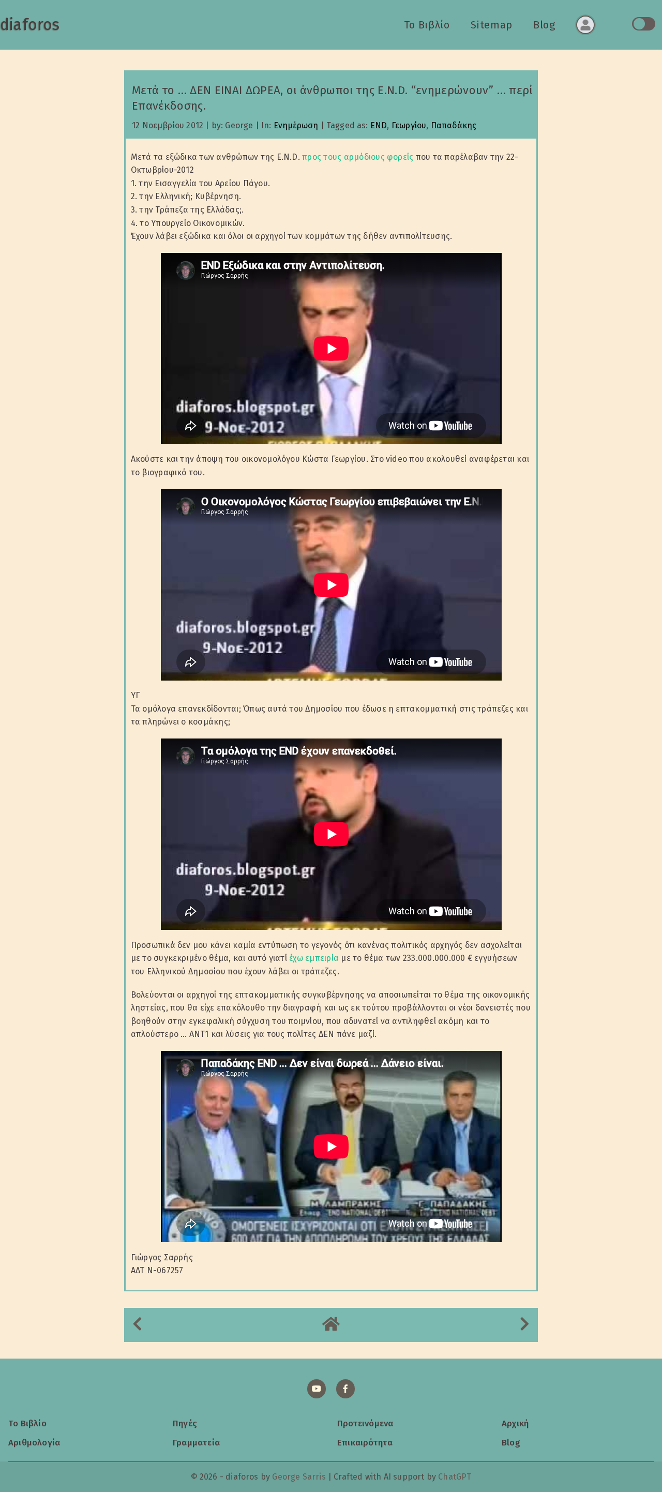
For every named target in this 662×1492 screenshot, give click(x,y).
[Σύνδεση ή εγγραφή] (585, 25)
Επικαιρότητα (365, 1442)
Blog (544, 25)
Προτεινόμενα (365, 1423)
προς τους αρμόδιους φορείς (357, 157)
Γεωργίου (409, 125)
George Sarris (298, 1477)
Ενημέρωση (296, 125)
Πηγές (185, 1423)
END (378, 125)
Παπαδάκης (454, 125)
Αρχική (515, 1423)
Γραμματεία (196, 1442)
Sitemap (492, 25)
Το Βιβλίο (427, 25)
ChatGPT (454, 1477)
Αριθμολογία (34, 1442)
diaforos (29, 25)
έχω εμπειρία (314, 958)
